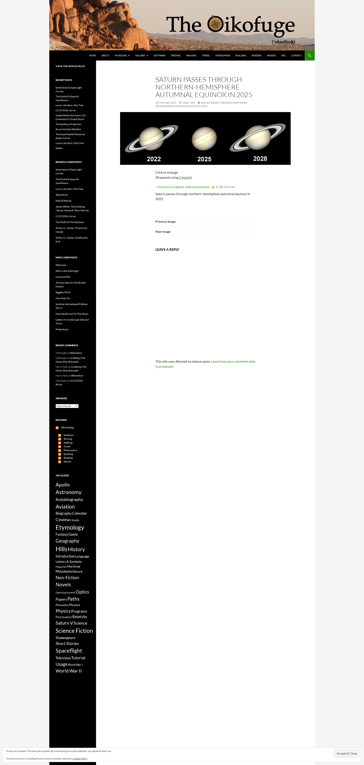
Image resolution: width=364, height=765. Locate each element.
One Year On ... (64, 298)
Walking (191, 55)
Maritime (73, 566)
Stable (59, 148)
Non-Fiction (67, 577)
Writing (176, 55)
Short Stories (67, 643)
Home (92, 55)
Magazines (61, 566)
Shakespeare (65, 638)
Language (82, 556)
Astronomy (69, 492)
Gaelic (73, 534)
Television (63, 658)
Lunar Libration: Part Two (69, 105)
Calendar (79, 513)
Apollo (63, 485)
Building (241, 55)
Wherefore (62, 194)
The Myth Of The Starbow (70, 222)
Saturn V (64, 623)
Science (80, 622)
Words (271, 55)
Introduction (65, 556)
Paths (73, 599)
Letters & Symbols (69, 561)
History (76, 549)
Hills (61, 548)
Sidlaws (140, 55)
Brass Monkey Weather (68, 129)
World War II (69, 671)
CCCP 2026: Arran (66, 110)
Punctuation (64, 617)
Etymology (70, 527)
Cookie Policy (79, 758)
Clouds (74, 520)
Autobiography (69, 499)
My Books (121, 55)
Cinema (63, 519)
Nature (77, 571)
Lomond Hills (63, 276)
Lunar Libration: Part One (70, 143)
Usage (62, 664)
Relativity (79, 617)
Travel (206, 55)
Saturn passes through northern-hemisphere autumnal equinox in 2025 (201, 104)
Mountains (64, 571)
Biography (64, 513)
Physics (63, 611)
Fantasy (62, 534)
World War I (75, 664)
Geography (67, 541)
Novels (63, 584)
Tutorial (78, 657)
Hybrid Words (63, 200)
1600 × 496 (188, 102)
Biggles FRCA (63, 292)
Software (160, 55)
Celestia (185, 177)
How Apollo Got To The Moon (72, 313)
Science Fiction (74, 630)
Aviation (65, 506)
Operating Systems (65, 592)
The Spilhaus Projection (69, 124)
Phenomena (222, 55)
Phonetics (62, 605)
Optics (82, 592)
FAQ (283, 55)
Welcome (61, 265)
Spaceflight (69, 650)
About (105, 55)
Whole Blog (66, 427)
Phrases (74, 605)
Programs (79, 611)
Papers (61, 599)
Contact (296, 55)
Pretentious (62, 329)
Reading (257, 55)
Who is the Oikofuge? (67, 270)
